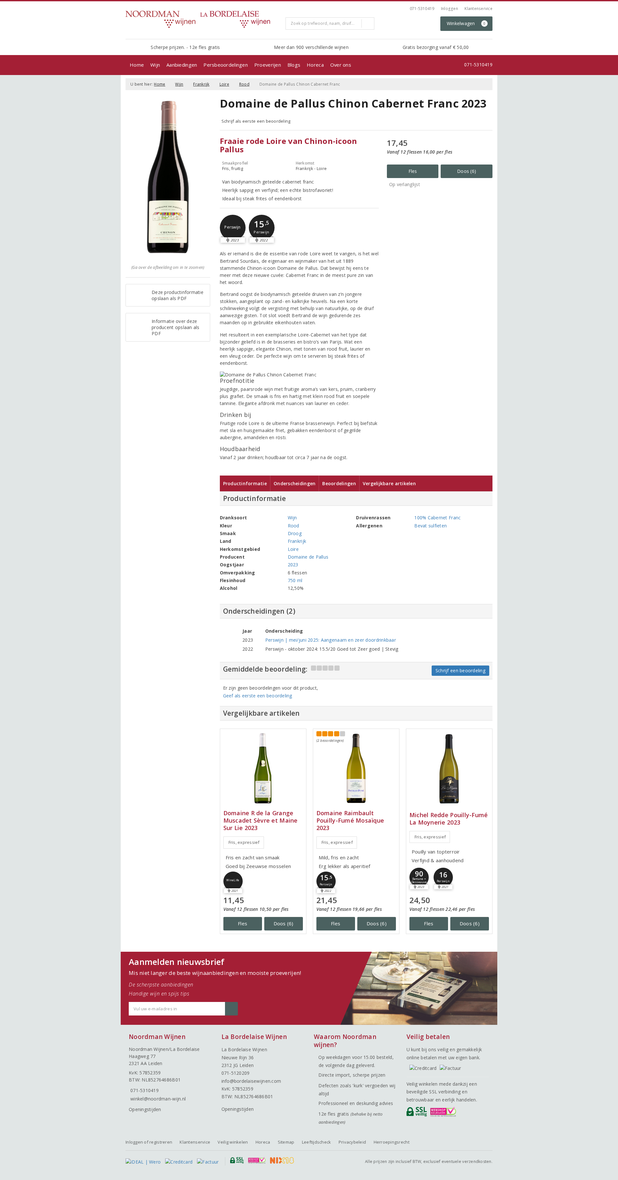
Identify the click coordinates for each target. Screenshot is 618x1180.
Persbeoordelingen (225, 64)
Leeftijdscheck (316, 1142)
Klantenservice (478, 8)
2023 (293, 565)
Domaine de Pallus (308, 557)
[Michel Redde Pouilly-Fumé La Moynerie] (449, 768)
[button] (233, 228)
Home (137, 64)
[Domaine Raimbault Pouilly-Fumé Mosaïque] (356, 768)
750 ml (295, 580)
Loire (224, 84)
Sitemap (286, 1142)
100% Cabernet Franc (437, 517)
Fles (412, 171)
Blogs (293, 64)
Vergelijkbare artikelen (389, 483)
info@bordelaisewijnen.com (251, 1081)
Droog (295, 533)
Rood (244, 84)
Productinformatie (245, 483)
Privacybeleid (352, 1142)
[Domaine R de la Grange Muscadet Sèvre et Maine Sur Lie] (263, 768)
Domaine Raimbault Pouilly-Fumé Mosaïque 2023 (350, 820)
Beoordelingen (339, 483)
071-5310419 (422, 8)
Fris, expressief (244, 842)
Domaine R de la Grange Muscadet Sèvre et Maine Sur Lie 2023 (260, 820)
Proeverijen (267, 64)
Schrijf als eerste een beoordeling (256, 121)
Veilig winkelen (233, 1142)
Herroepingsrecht (391, 1142)
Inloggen (449, 8)
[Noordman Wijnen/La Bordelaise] (203, 19)
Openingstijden (145, 1109)
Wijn (155, 64)
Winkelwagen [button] (466, 23)
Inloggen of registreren (149, 1142)
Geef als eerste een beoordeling (257, 696)
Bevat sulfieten (430, 526)
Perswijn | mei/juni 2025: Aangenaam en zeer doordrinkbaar (330, 640)
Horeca (315, 64)
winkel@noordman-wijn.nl (158, 1099)
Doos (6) (466, 171)
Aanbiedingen (181, 64)
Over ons (340, 64)
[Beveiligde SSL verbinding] (444, 1113)
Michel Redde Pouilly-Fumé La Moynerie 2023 (448, 818)
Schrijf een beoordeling (460, 670)
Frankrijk (201, 84)
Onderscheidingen (294, 483)
